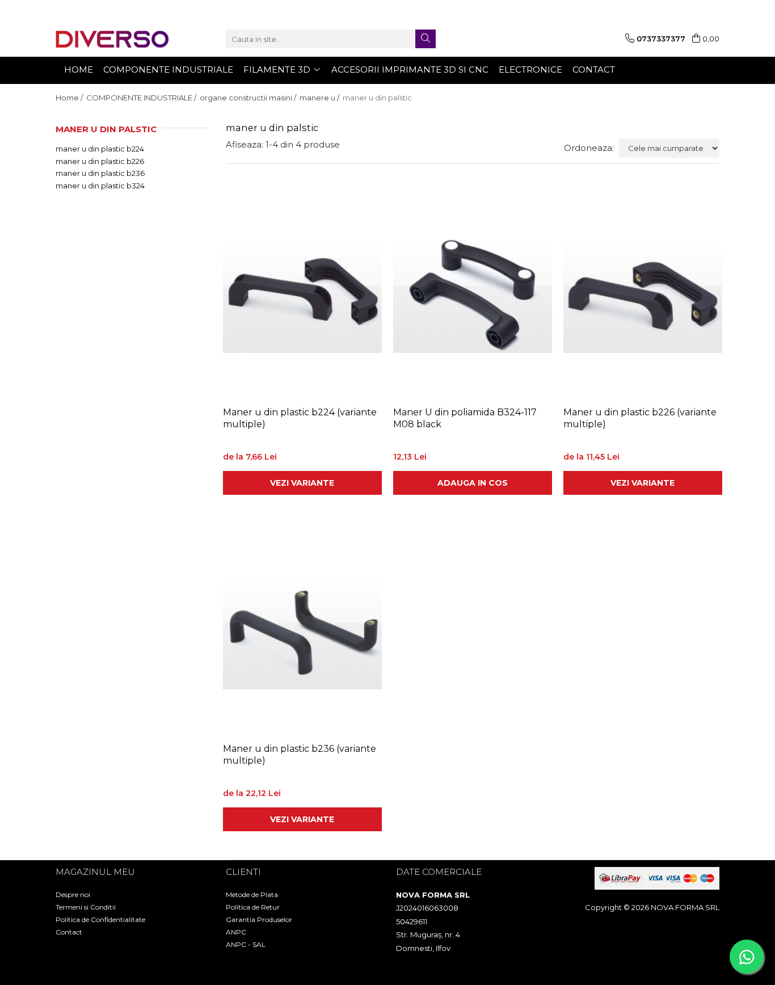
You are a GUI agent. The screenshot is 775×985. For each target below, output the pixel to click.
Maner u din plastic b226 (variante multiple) (640, 418)
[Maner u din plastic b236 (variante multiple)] (302, 630)
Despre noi (73, 894)
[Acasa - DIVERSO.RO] (112, 39)
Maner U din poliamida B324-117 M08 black (465, 418)
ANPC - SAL (246, 944)
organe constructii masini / (249, 97)
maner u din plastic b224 (100, 148)
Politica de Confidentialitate (100, 919)
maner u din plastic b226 (100, 161)
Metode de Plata (252, 894)
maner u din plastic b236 (100, 173)
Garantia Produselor (259, 919)
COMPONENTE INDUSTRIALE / (142, 97)
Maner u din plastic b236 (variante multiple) (299, 754)
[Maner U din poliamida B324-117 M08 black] (472, 294)
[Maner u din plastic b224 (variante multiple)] (302, 294)
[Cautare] (425, 39)
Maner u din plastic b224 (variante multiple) (300, 418)
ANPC (236, 932)
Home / (70, 97)
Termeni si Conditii (86, 907)
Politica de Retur (253, 907)
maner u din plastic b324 (100, 185)
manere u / (320, 97)
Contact (69, 932)
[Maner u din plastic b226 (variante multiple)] (642, 294)
